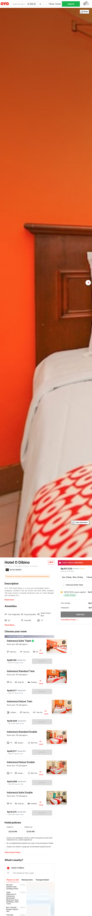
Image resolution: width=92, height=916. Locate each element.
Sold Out (42, 691)
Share (86, 12)
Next (88, 282)
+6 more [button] (41, 651)
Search (71, 4)
